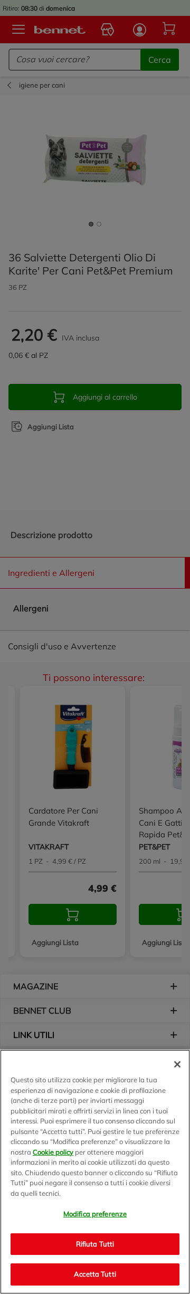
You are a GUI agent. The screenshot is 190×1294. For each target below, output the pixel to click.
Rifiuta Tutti (95, 1244)
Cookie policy (53, 1152)
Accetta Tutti (95, 1274)
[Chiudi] (177, 1064)
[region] (95, 1172)
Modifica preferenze (95, 1214)
